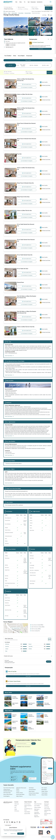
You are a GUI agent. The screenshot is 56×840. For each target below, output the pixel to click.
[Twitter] (10, 822)
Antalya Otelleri (14, 13)
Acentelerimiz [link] (39, 2)
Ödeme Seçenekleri (38, 803)
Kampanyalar (29, 55)
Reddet (5, 833)
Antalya (17, 791)
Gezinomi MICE (27, 813)
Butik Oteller (44, 789)
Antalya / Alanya (19, 792)
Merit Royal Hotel (7, 792)
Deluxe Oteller (44, 794)
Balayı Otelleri (32, 791)
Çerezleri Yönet (13, 833)
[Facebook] (5, 822)
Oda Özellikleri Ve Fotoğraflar (27, 87)
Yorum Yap (48, 661)
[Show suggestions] (16, 8)
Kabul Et (20, 833)
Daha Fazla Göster (8, 355)
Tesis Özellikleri (7, 55)
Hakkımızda (16, 803)
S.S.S (15, 807)
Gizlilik (15, 809)
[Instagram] (7, 822)
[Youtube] (12, 822)
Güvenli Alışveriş (27, 803)
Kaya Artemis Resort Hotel (9, 787)
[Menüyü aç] (50, 2)
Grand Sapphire (7, 796)
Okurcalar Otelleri (28, 13)
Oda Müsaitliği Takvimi (27, 84)
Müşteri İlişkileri (27, 811)
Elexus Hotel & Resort (8, 794)
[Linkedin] (15, 822)
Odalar (14, 55)
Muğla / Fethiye (45, 791)
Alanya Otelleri (20, 13)
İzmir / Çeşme (44, 787)
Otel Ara (47, 8)
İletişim (15, 805)
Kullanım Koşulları (37, 807)
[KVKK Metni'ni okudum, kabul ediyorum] (16, 747)
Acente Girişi (46, 807)
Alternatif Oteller (32, 789)
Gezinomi (5, 13)
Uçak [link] (29, 2)
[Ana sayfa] (8, 2)
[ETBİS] (41, 832)
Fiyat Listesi (28, 60)
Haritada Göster (16, 628)
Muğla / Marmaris (32, 794)
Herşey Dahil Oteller (20, 794)
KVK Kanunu (16, 810)
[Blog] (20, 822)
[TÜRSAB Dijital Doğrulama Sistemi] (46, 822)
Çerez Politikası (37, 805)
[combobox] (9, 8)
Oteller (9, 13)
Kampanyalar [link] (33, 2)
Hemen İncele (40, 48)
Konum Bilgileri (21, 55)
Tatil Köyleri (31, 787)
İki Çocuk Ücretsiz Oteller (34, 793)
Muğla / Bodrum (19, 796)
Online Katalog (47, 808)
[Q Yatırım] (48, 832)
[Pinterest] (17, 822)
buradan (16, 830)
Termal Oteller (44, 793)
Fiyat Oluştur (49, 72)
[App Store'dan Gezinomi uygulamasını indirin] (13, 777)
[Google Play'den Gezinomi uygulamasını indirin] (13, 780)
